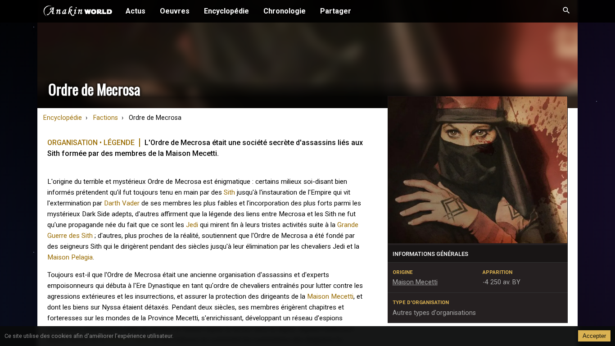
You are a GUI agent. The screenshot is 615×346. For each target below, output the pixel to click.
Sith (229, 192)
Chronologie (284, 11)
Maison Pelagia (70, 257)
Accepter (594, 335)
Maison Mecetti (330, 296)
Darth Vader (122, 203)
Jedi (192, 225)
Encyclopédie (226, 11)
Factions (105, 118)
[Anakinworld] (77, 12)
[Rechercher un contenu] (566, 11)
